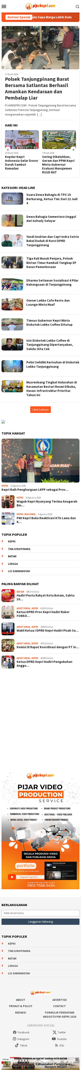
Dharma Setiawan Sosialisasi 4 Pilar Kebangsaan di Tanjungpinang (52, 282)
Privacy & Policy (20, 1006)
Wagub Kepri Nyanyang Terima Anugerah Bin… (47, 503)
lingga (13, 564)
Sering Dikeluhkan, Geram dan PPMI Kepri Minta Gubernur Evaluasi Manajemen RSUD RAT (58, 164)
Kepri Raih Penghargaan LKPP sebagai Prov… (35, 490)
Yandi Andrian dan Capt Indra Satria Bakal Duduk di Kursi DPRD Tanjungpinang (52, 241)
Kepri (5, 485)
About (20, 1000)
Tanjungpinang (19, 549)
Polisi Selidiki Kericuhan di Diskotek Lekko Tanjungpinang (52, 364)
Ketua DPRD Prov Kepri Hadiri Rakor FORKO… (43, 614)
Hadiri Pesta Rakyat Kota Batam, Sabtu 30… (46, 597)
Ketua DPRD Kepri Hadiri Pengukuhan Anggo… (44, 664)
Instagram (23, 1039)
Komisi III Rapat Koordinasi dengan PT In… (48, 647)
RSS (62, 1045)
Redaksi (20, 1012)
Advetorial (23, 608)
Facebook (23, 1032)
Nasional (30, 514)
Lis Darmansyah (19, 571)
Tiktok (23, 1045)
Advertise (59, 1000)
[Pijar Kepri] (40, 6)
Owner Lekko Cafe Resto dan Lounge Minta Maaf (48, 302)
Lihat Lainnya (40, 409)
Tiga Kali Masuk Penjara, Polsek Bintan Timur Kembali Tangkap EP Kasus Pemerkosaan (51, 262)
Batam (12, 556)
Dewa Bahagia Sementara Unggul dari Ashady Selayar (51, 219)
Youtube (62, 1039)
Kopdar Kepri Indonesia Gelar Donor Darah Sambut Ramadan (21, 162)
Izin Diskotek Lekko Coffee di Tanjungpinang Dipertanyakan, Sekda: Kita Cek (49, 344)
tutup (6, 1059)
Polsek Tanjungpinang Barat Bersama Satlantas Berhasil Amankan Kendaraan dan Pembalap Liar (37, 88)
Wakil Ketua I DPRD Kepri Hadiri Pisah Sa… (48, 630)
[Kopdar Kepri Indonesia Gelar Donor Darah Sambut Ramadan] (22, 139)
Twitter (62, 1032)
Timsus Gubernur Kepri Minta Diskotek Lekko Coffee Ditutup (49, 322)
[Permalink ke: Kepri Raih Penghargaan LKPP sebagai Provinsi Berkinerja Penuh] (40, 461)
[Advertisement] (40, 716)
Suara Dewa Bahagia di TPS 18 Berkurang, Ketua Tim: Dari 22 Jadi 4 (52, 199)
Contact (59, 1006)
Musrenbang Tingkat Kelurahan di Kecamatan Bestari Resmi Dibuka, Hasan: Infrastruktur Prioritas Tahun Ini (51, 388)
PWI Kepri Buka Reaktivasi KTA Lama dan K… (46, 520)
